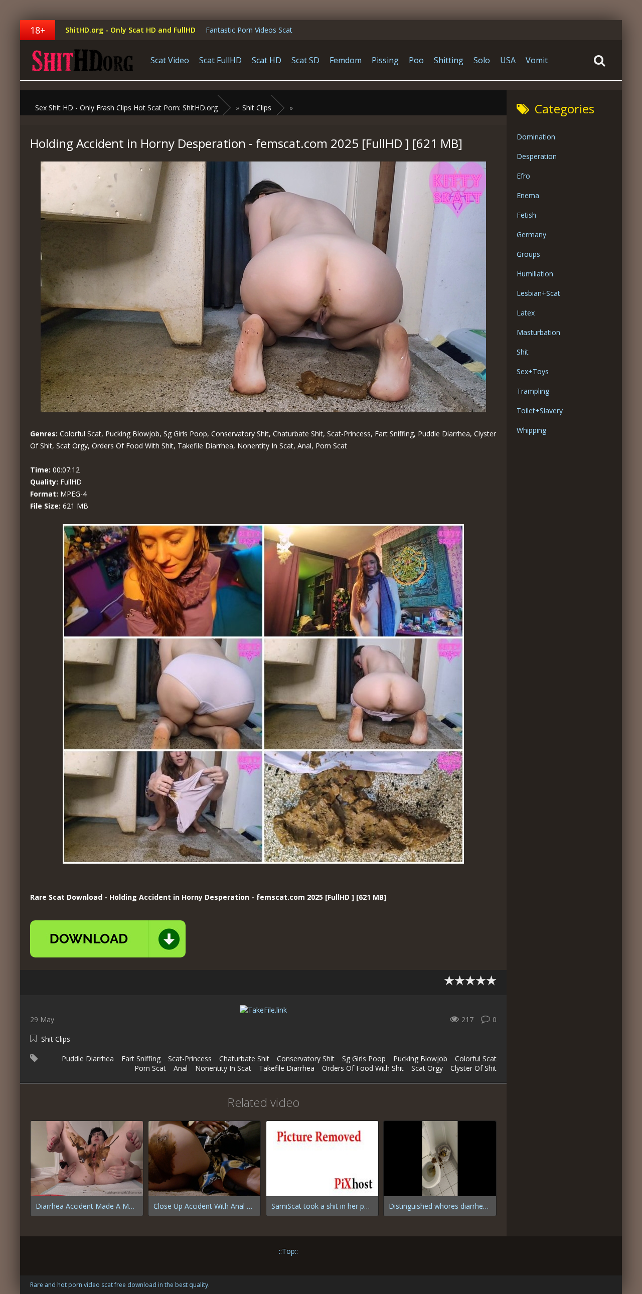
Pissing (385, 60)
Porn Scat (150, 1068)
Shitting (448, 60)
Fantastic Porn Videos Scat (249, 30)
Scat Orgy (427, 1068)
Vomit (537, 60)
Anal (181, 1068)
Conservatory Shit (306, 1058)
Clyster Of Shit (473, 1068)
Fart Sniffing (140, 1058)
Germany (531, 234)
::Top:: (288, 1251)
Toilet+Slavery (540, 410)
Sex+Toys (533, 371)
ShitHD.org (82, 60)
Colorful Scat (476, 1058)
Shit (523, 352)
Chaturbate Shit (244, 1058)
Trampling (533, 391)
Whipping (531, 430)
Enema (528, 195)
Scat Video (169, 60)
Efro (523, 176)
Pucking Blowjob (420, 1058)
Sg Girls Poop (364, 1058)
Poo (416, 60)
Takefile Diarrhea (286, 1068)
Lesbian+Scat (538, 293)
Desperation (537, 156)
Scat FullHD (220, 60)
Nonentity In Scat (223, 1068)
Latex (526, 312)
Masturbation (538, 332)
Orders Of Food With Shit (363, 1068)
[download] (108, 938)
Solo (481, 60)
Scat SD (305, 60)
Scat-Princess (190, 1058)
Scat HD (266, 60)
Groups (528, 254)
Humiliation (535, 273)
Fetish (526, 215)
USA (508, 60)
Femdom (346, 60)
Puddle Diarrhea (88, 1058)
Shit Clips (55, 1039)
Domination (536, 136)
